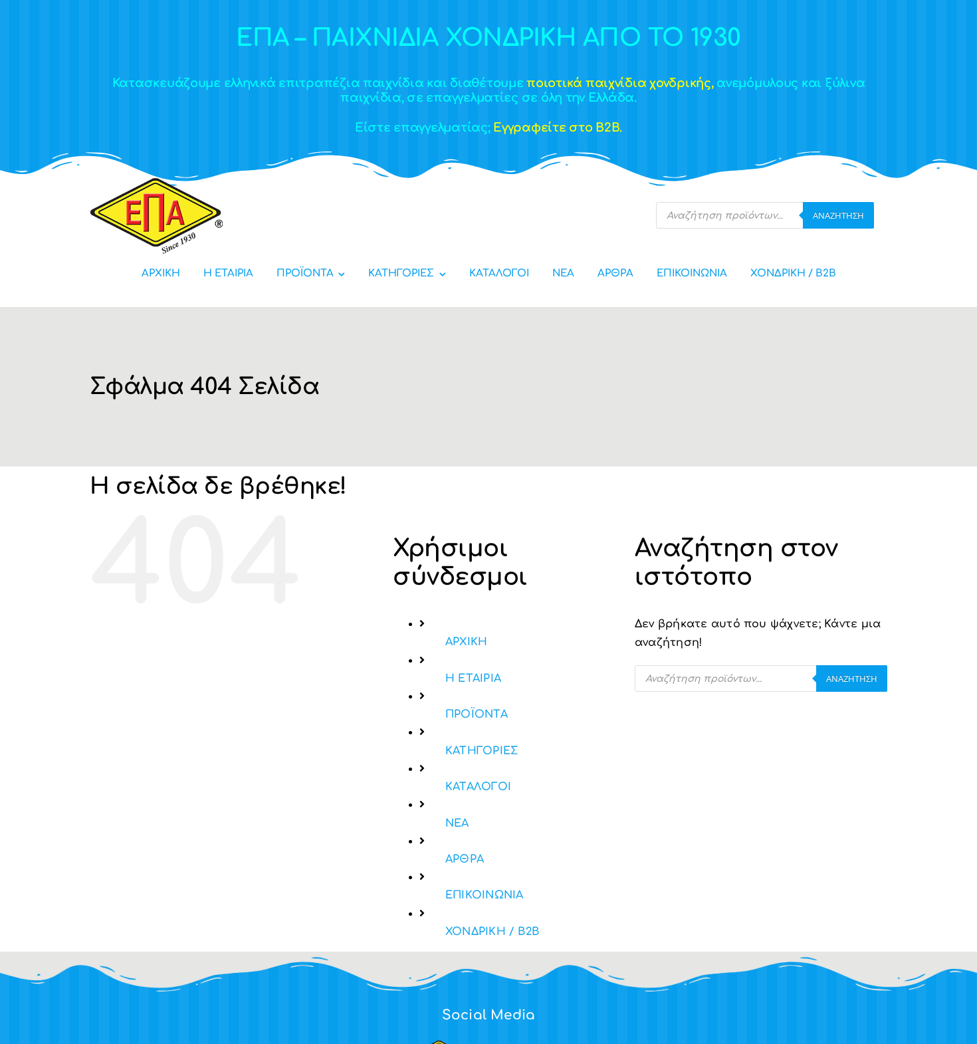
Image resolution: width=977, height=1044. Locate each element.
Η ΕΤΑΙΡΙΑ (473, 678)
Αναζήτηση (838, 215)
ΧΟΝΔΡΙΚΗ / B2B (492, 932)
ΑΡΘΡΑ (464, 859)
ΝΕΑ (457, 823)
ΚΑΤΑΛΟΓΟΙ (478, 787)
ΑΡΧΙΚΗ (466, 642)
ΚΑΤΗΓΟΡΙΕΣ (481, 751)
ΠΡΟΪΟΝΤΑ (476, 714)
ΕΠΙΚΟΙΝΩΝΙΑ (484, 895)
